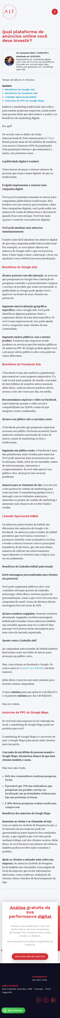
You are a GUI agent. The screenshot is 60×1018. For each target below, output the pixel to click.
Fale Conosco (15, 1010)
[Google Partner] (16, 1000)
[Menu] (55, 12)
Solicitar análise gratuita (30, 956)
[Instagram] (38, 1000)
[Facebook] (45, 1000)
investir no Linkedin (31, 668)
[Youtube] (53, 1000)
